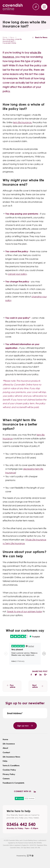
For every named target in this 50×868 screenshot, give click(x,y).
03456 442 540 (21, 824)
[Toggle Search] (36, 7)
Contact (6, 752)
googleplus (45, 675)
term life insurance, (22, 122)
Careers (6, 778)
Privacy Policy (9, 774)
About (5, 748)
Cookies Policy (9, 770)
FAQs (5, 761)
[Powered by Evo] (25, 856)
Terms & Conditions (11, 765)
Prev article (12, 686)
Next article (35, 686)
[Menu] (44, 7)
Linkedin (35, 792)
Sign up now (23, 725)
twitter (35, 675)
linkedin (40, 675)
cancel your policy (17, 274)
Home (5, 739)
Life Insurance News (11, 757)
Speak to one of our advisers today (24, 611)
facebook (31, 675)
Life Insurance (9, 744)
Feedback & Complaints (13, 783)
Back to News (41, 37)
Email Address (14, 713)
